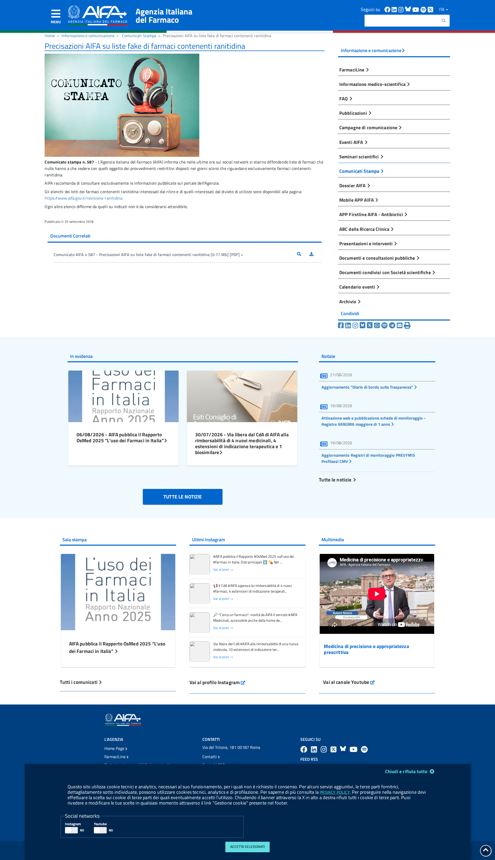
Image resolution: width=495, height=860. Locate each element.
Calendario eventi (357, 286)
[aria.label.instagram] (324, 749)
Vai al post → (223, 569)
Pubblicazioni (353, 113)
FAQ (344, 98)
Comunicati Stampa (139, 35)
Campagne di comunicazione (368, 127)
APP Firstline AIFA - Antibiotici (371, 214)
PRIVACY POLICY (335, 792)
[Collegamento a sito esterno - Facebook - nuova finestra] (388, 9)
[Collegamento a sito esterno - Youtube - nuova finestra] (416, 9)
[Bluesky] (363, 325)
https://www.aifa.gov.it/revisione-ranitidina (83, 198)
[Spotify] (384, 325)
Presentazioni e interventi (366, 243)
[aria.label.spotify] (364, 749)
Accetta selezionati (247, 846)
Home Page (114, 748)
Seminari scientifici (359, 156)
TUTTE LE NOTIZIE (182, 496)
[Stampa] (407, 325)
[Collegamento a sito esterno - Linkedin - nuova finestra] (395, 9)
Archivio (348, 301)
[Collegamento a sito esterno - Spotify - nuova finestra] (424, 9)
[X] (370, 325)
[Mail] (399, 325)
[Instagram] (355, 325)
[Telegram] (392, 325)
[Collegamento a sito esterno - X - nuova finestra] (431, 9)
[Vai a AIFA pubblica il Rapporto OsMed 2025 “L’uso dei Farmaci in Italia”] (118, 591)
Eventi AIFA (351, 142)
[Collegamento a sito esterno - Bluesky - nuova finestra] (408, 9)
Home (50, 35)
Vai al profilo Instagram (217, 682)
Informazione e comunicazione (87, 35)
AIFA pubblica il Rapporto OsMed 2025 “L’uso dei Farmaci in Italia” (117, 647)
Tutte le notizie (335, 479)
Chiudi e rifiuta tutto (407, 771)
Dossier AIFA (353, 185)
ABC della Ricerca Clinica (364, 229)
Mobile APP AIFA (357, 199)
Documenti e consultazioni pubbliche (377, 257)
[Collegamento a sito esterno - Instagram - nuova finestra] (401, 9)
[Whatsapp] (377, 325)
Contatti (210, 756)
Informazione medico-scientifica (373, 84)
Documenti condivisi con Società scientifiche (385, 272)
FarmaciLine (352, 69)
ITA (442, 9)
